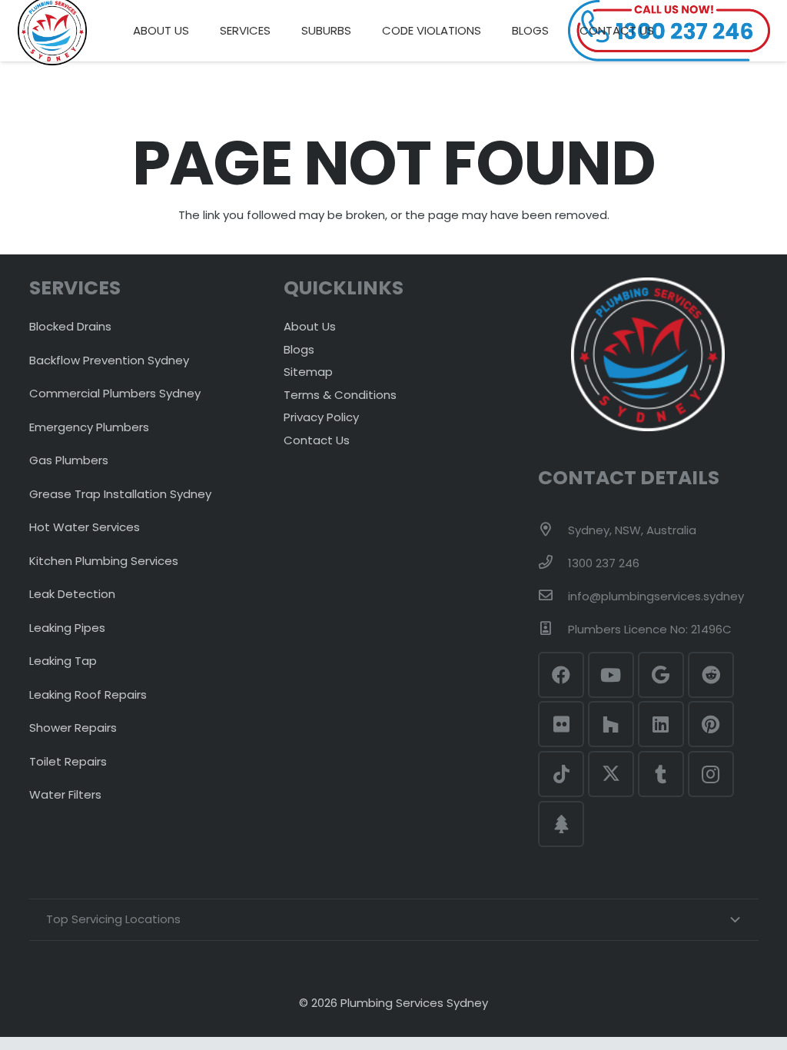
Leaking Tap (63, 661)
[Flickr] (561, 724)
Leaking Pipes (67, 628)
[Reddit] (711, 675)
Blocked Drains (70, 326)
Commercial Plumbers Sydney (115, 393)
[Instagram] (711, 774)
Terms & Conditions (340, 395)
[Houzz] (611, 724)
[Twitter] (611, 774)
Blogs (299, 349)
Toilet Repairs (68, 761)
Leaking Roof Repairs (88, 694)
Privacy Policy (321, 417)
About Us (310, 326)
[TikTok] (561, 774)
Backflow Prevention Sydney (109, 360)
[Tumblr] (661, 774)
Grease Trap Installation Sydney (120, 494)
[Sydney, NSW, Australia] (552, 530)
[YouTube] (611, 675)
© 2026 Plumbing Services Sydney (393, 1003)
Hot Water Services (84, 527)
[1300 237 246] (552, 563)
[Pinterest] (711, 724)
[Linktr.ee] (561, 824)
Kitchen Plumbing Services (103, 561)
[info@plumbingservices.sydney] (552, 596)
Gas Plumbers (68, 460)
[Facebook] (561, 675)
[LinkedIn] (661, 724)
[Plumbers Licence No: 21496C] (552, 629)
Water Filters (65, 794)
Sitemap (308, 372)
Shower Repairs (73, 727)
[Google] (661, 675)
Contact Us (317, 440)
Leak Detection (72, 594)
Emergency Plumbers (89, 427)
